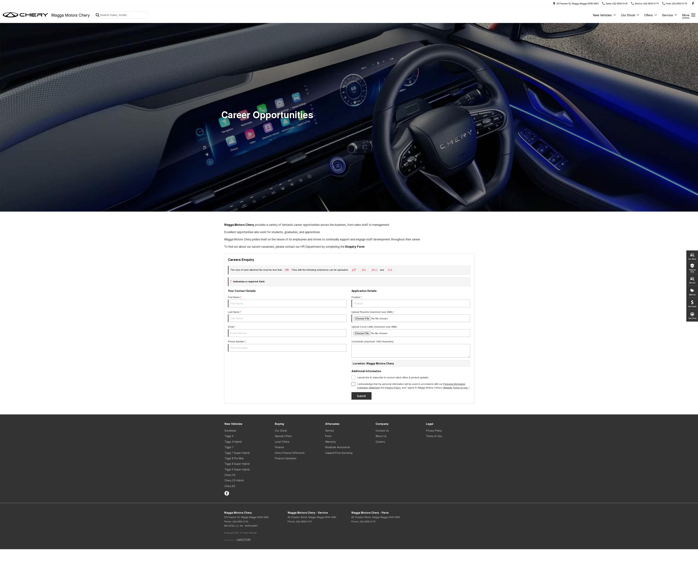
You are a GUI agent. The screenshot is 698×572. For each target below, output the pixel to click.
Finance (279, 447)
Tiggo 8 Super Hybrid (236, 463)
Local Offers (282, 441)
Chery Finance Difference (290, 453)
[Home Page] (25, 15)
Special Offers (283, 436)
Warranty (330, 441)
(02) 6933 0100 (240, 521)
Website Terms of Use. (455, 387)
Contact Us (382, 430)
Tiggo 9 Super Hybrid (236, 469)
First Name (234, 297)
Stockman (230, 430)
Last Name (234, 312)
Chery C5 (229, 475)
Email (231, 326)
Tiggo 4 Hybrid (233, 441)
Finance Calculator (286, 458)
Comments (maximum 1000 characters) (372, 341)
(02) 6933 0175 (367, 521)
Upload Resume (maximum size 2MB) (372, 312)
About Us (381, 436)
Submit (361, 396)
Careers (380, 441)
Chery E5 (229, 486)
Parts (328, 436)
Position (356, 297)
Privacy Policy (392, 387)
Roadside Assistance (337, 447)
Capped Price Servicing (338, 453)
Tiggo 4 (228, 436)
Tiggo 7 (228, 447)
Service (667, 15)
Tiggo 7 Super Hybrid (236, 453)
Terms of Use (434, 436)
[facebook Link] (693, 3)
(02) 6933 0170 (304, 521)
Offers (648, 15)
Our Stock (628, 15)
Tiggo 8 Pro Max (234, 458)
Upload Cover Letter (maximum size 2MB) (374, 326)
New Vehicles (602, 15)
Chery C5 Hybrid (234, 480)
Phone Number (237, 341)
